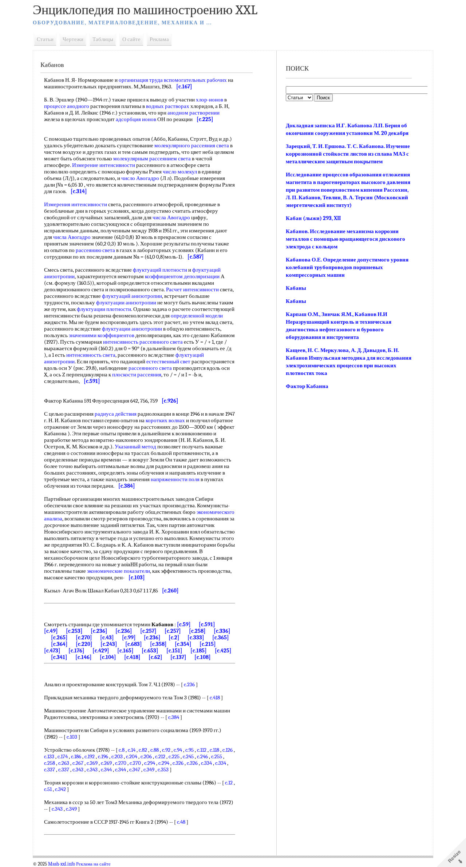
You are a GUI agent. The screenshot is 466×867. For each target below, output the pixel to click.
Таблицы (102, 39)
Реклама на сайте (93, 864)
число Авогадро (140, 178)
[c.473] (52, 650)
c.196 (103, 756)
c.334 (206, 763)
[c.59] (184, 624)
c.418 (215, 697)
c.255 (216, 756)
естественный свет (168, 361)
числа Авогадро (171, 217)
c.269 (92, 763)
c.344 (106, 769)
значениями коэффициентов (101, 335)
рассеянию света (95, 250)
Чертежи (73, 39)
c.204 (131, 756)
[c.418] (132, 657)
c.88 (154, 750)
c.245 (188, 756)
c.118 (214, 750)
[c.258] (197, 631)
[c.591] (207, 624)
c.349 (148, 769)
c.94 (178, 750)
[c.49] (51, 631)
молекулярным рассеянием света (152, 158)
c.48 (181, 822)
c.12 (229, 782)
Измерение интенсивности (103, 165)
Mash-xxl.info (61, 864)
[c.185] (198, 650)
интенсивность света (90, 355)
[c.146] (83, 657)
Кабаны (296, 288)
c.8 (122, 750)
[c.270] (84, 637)
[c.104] (108, 657)
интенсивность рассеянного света (143, 342)
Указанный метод (135, 446)
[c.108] (202, 657)
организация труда (141, 80)
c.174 (63, 756)
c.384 (173, 717)
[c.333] (195, 637)
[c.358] (158, 644)
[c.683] (133, 644)
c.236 (189, 684)
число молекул (180, 171)
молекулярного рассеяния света (191, 145)
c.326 (178, 763)
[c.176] (76, 650)
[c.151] (174, 650)
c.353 (163, 769)
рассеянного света (150, 368)
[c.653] (150, 650)
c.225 (174, 756)
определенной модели (197, 315)
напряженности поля (175, 479)
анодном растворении (193, 112)
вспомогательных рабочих (195, 80)
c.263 (63, 763)
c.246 (202, 756)
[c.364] (59, 644)
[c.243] (108, 644)
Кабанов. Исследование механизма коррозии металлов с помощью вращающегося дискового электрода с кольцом (345, 239)
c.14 (131, 750)
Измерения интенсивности (75, 204)
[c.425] (223, 650)
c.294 (149, 763)
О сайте (131, 39)
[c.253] (74, 631)
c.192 (89, 756)
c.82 (143, 750)
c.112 (201, 750)
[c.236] (99, 631)
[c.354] (183, 644)
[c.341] (59, 657)
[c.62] (155, 657)
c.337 (49, 769)
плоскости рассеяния (136, 374)
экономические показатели (118, 571)
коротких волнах (165, 420)
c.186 (76, 756)
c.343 (77, 769)
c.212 (160, 756)
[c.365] (220, 637)
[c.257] (148, 631)
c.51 (48, 789)
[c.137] (178, 657)
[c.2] (174, 637)
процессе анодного (66, 106)
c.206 (146, 756)
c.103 (72, 737)
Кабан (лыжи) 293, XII (313, 218)
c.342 (60, 789)
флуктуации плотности (104, 309)
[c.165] (125, 650)
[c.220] (84, 644)
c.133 (49, 756)
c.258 (49, 763)
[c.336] (222, 631)
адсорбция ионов (136, 119)
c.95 (189, 750)
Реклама (159, 39)
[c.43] (107, 637)
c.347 (134, 769)
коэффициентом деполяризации (182, 276)
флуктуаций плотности (160, 270)
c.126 (227, 750)
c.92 (166, 750)
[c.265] (59, 637)
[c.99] (129, 637)
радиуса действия (116, 414)
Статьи (45, 39)
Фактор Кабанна (307, 386)
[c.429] (100, 650)
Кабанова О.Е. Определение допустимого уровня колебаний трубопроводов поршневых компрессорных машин (347, 267)
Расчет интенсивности (192, 289)
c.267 (77, 763)
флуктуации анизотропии (126, 302)
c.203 (117, 756)
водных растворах (167, 106)
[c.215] (208, 644)
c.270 (120, 763)
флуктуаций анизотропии (132, 296)
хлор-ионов (209, 99)
